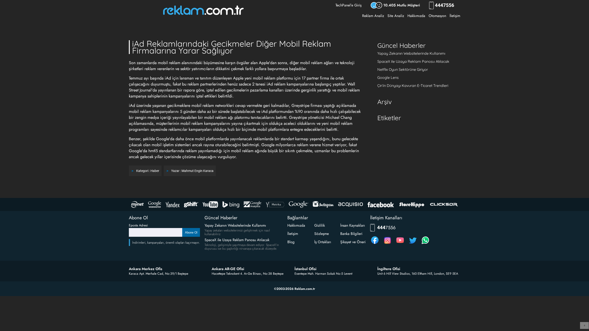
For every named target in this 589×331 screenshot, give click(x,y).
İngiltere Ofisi (388, 269)
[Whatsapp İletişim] (425, 244)
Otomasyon (437, 15)
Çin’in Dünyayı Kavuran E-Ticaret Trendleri (412, 85)
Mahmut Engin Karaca (198, 171)
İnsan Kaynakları (352, 225)
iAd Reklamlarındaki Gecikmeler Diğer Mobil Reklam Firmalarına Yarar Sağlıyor (231, 47)
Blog (290, 242)
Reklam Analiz (373, 15)
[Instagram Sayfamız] (387, 244)
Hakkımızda (416, 15)
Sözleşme (321, 233)
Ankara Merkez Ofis (145, 269)
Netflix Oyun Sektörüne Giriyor (402, 69)
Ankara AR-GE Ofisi (228, 269)
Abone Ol (191, 232)
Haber (154, 171)
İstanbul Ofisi (305, 269)
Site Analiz (395, 15)
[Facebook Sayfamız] (374, 244)
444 (444, 5)
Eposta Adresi (138, 225)
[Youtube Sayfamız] (400, 244)
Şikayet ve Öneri (353, 242)
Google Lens (388, 77)
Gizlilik (319, 225)
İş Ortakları (322, 242)
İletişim (455, 15)
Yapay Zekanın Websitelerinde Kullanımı (411, 53)
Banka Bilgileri (351, 233)
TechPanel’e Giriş (348, 5)
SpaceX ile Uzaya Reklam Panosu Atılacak (413, 61)
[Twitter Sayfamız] (412, 244)
